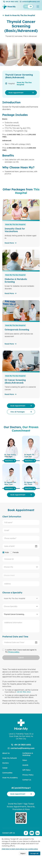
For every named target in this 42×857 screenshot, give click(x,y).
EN (31, 6)
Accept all (34, 853)
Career (4, 768)
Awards (25, 765)
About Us (6, 753)
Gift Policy (26, 770)
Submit (21, 658)
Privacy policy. (13, 652)
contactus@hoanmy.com (31, 1)
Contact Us (26, 780)
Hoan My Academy (10, 778)
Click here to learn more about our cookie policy (20, 849)
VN (26, 6)
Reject (23, 853)
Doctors (5, 763)
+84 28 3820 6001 (11, 1)
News (24, 760)
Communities (7, 773)
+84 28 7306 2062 (23, 692)
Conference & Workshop (27, 754)
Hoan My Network (9, 758)
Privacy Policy (27, 775)
